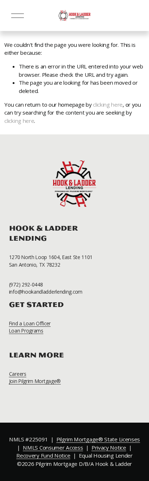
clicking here (108, 104)
